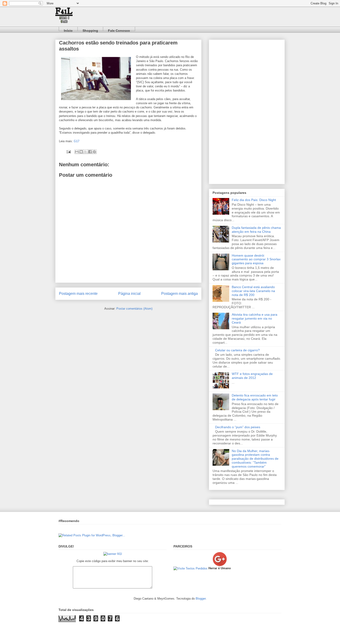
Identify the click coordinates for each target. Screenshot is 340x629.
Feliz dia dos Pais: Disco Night (254, 200)
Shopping (90, 30)
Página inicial (129, 294)
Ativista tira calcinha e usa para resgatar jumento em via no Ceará (254, 318)
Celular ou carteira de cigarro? (237, 350)
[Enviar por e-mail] (76, 151)
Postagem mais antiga (179, 294)
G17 (76, 141)
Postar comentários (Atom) (134, 308)
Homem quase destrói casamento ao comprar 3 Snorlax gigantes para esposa (256, 259)
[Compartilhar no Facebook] (90, 151)
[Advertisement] (247, 110)
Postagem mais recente (78, 294)
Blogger (201, 598)
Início (68, 30)
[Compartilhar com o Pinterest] (94, 151)
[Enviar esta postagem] (68, 151)
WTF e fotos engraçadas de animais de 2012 (252, 376)
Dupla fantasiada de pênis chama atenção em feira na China (256, 229)
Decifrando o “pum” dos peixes (237, 427)
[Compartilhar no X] (85, 151)
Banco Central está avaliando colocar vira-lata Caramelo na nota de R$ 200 (253, 291)
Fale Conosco (119, 30)
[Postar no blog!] (81, 151)
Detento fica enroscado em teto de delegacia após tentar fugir (255, 397)
